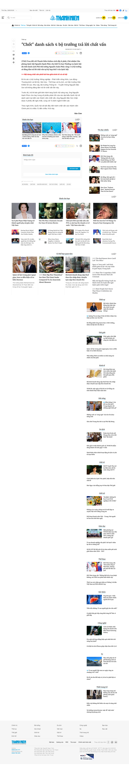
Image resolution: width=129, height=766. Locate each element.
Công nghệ (89, 25)
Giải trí (76, 25)
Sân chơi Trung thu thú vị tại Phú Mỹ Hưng (100, 421)
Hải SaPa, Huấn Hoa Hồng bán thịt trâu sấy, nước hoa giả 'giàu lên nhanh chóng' (109, 307)
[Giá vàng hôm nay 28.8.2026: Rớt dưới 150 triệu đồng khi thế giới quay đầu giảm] (94, 373)
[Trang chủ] (13, 25)
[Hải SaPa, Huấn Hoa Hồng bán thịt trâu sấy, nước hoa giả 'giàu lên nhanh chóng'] (94, 307)
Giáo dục (59, 25)
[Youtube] (117, 10)
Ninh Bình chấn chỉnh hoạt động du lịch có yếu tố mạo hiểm (102, 453)
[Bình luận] (13, 55)
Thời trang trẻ (112, 25)
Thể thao (82, 25)
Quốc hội (62, 184)
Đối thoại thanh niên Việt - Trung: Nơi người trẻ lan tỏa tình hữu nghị (101, 517)
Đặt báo (51, 742)
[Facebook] (120, 10)
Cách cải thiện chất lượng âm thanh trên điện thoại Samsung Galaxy (110, 629)
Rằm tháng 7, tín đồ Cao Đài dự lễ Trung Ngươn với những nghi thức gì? (109, 405)
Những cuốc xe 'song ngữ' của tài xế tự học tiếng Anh (100, 415)
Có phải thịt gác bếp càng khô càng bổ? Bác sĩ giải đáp (101, 614)
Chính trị (17, 25)
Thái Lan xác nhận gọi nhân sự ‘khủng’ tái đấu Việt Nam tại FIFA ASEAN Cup (102, 583)
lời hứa (69, 184)
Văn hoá (59, 729)
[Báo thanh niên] (64, 17)
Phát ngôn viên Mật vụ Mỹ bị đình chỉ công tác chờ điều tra (110, 338)
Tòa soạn (73, 742)
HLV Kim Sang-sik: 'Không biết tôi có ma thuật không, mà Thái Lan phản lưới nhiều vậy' (102, 576)
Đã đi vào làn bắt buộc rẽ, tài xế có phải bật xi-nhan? (101, 678)
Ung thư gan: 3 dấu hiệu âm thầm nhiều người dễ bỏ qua (109, 597)
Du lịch (65, 25)
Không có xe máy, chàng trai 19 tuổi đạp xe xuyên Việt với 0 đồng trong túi (100, 510)
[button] (13, 41)
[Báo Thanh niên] (19, 742)
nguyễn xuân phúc (42, 184)
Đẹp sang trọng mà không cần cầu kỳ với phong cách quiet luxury (110, 693)
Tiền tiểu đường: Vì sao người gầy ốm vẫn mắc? (102, 608)
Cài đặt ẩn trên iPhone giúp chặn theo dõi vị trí (102, 646)
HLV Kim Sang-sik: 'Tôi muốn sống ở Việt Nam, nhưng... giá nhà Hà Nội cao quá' (109, 566)
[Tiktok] (123, 10)
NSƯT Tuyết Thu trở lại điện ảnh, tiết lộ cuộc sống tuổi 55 (109, 468)
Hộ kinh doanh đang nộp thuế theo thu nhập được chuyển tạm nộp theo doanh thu (101, 383)
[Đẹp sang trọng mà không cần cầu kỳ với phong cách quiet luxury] (94, 694)
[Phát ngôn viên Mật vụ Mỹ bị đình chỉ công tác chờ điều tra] (94, 340)
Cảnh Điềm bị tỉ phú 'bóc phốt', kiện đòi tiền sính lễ (101, 479)
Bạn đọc (105, 725)
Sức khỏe (47, 25)
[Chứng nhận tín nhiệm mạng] (87, 757)
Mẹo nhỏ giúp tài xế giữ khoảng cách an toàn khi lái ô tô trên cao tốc (109, 660)
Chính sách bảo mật (84, 742)
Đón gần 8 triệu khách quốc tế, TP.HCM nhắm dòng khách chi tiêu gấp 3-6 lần (101, 446)
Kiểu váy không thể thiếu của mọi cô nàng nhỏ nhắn (102, 704)
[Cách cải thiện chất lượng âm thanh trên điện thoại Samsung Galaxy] (94, 630)
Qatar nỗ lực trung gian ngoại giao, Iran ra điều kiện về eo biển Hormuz (102, 350)
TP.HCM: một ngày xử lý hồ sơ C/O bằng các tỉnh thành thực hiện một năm (100, 389)
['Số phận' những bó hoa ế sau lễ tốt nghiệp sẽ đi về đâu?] (94, 501)
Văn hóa (70, 25)
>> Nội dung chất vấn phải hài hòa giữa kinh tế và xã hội (44, 74)
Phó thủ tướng (53, 184)
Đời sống (40, 25)
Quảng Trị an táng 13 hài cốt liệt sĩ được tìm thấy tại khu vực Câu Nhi (102, 317)
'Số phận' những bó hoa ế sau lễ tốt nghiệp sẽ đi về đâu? (109, 499)
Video (98, 25)
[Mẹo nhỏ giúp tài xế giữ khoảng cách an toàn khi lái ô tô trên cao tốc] (94, 661)
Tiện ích (41, 10)
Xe (94, 25)
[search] (19, 17)
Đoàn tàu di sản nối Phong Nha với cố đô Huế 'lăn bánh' (109, 435)
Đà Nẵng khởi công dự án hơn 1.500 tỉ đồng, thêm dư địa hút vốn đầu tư (101, 324)
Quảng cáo (59, 742)
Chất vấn (32, 184)
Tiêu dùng (103, 25)
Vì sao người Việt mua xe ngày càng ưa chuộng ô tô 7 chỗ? (100, 671)
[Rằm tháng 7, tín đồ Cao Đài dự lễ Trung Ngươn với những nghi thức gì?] (94, 406)
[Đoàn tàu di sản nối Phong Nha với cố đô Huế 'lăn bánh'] (94, 437)
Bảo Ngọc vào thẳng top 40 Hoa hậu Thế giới (101, 485)
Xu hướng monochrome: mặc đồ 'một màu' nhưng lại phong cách (100, 711)
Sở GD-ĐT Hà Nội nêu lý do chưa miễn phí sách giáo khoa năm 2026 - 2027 (102, 550)
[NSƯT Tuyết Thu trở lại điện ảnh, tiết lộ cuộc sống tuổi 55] (94, 470)
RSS (67, 742)
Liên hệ (48, 10)
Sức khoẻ (37, 729)
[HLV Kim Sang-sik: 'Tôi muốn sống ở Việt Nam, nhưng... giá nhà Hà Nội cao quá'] (94, 566)
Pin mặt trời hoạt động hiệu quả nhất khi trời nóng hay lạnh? (101, 640)
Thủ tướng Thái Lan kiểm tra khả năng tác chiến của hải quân (100, 356)
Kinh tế (34, 25)
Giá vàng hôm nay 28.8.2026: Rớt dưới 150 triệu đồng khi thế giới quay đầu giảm (109, 373)
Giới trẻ (53, 25)
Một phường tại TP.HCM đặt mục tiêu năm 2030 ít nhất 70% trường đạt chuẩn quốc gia (110, 533)
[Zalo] (126, 10)
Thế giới (28, 25)
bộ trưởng (25, 184)
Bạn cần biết (34, 10)
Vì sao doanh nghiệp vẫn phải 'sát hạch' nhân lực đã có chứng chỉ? (101, 543)
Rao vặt (104, 729)
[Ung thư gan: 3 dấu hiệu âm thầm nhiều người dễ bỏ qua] (94, 599)
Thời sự (23, 25)
